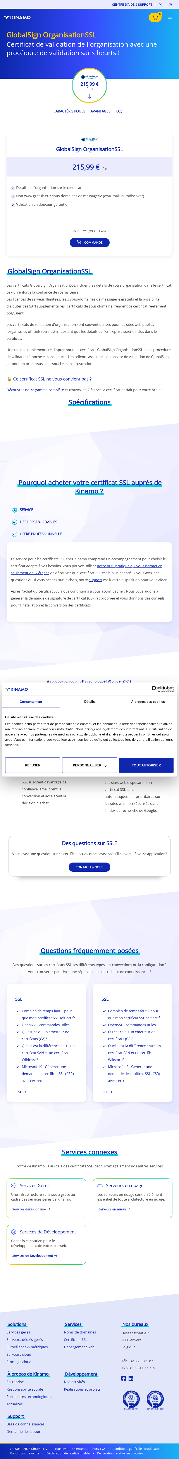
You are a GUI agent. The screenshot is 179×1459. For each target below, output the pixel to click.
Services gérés (18, 1332)
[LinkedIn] (131, 1379)
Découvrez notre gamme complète (35, 389)
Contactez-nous (89, 867)
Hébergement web (79, 1347)
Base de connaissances (26, 1424)
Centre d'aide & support (132, 4)
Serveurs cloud (19, 1354)
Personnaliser (87, 765)
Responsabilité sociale (25, 1389)
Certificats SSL (75, 1339)
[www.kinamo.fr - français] (19, 17)
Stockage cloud (19, 1361)
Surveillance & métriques (27, 1347)
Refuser (33, 765)
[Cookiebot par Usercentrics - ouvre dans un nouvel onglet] (155, 689)
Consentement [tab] (31, 701)
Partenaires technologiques (29, 1396)
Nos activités (74, 1381)
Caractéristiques (69, 111)
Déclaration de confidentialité (68, 1453)
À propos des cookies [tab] (148, 701)
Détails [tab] (89, 701)
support (95, 579)
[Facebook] (123, 1379)
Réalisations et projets (82, 1389)
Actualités (15, 1404)
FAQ (119, 111)
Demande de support (24, 1431)
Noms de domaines (80, 1332)
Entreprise (15, 1381)
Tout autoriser (146, 765)
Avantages (100, 111)
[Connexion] (161, 4)
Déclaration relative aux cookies (120, 1453)
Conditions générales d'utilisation (137, 1449)
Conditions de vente (24, 1453)
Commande (93, 242)
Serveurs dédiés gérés (25, 1339)
